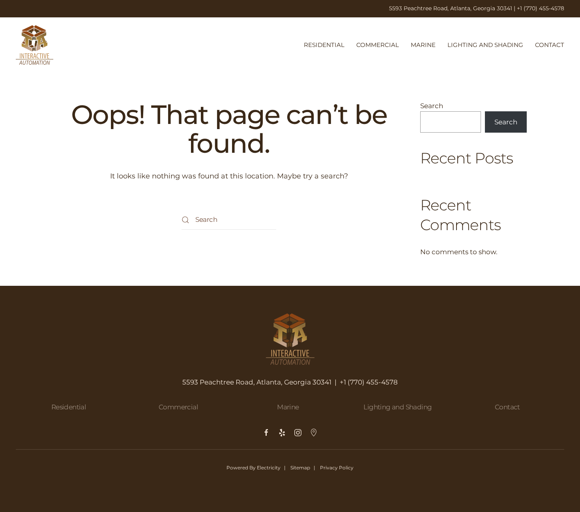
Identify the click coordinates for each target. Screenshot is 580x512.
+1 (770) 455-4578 (540, 8)
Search (431, 106)
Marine (423, 45)
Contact (549, 45)
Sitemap (300, 468)
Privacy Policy (337, 468)
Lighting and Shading (485, 45)
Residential (324, 45)
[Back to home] (34, 45)
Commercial (377, 45)
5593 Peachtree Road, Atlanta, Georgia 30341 (450, 8)
